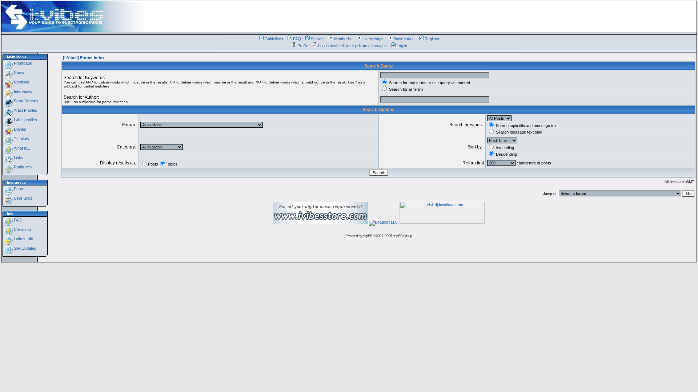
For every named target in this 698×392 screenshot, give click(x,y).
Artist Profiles (25, 110)
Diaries (19, 129)
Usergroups (373, 39)
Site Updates (24, 248)
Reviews (21, 82)
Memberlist (343, 39)
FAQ (297, 39)
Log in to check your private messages (352, 46)
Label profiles (25, 120)
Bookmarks (403, 39)
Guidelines (274, 39)
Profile (302, 46)
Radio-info (22, 167)
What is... (21, 148)
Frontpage (22, 63)
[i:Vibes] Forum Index (83, 58)
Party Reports (26, 101)
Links (18, 157)
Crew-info (22, 229)
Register (432, 39)
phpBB (367, 236)
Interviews (22, 91)
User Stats (23, 198)
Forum (19, 189)
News (18, 72)
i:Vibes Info (23, 239)
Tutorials (21, 138)
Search (317, 39)
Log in (402, 46)
